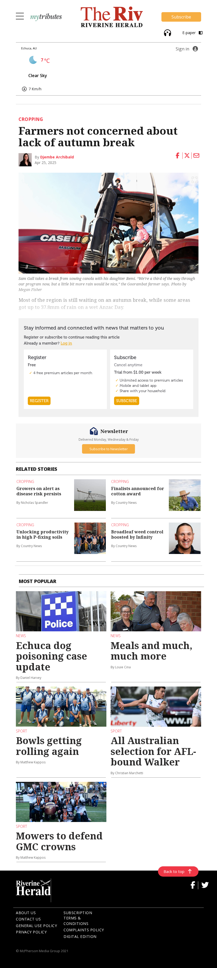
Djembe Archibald (57, 156)
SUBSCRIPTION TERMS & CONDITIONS (78, 918)
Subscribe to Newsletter (108, 449)
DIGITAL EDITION (80, 936)
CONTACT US (28, 919)
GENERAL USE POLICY (36, 925)
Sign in (182, 49)
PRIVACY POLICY (31, 931)
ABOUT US (26, 912)
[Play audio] (167, 32)
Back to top (174, 871)
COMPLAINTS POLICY (84, 929)
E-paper (189, 32)
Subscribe (181, 17)
